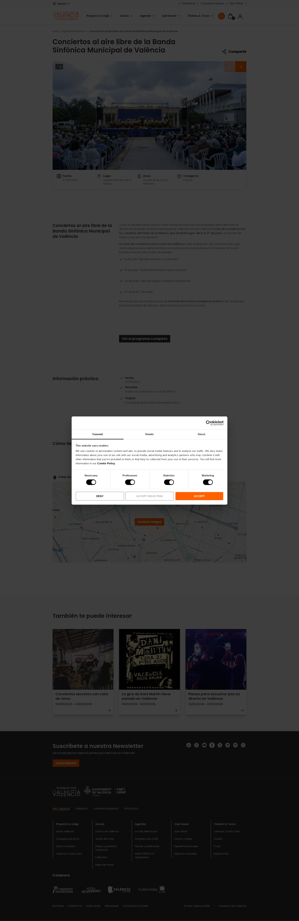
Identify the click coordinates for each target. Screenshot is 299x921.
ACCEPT (199, 496)
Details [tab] (149, 434)
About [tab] (201, 434)
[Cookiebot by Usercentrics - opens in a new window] (208, 422)
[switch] (130, 482)
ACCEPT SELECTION (149, 496)
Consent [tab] (97, 434)
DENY (99, 496)
